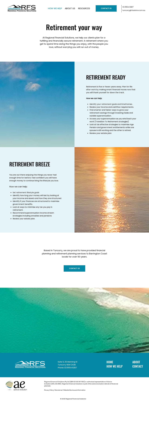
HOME (110, 362)
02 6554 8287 (128, 7)
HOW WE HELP (115, 366)
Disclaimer (58, 390)
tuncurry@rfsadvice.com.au (133, 10)
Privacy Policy (49, 390)
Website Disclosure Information (74, 390)
